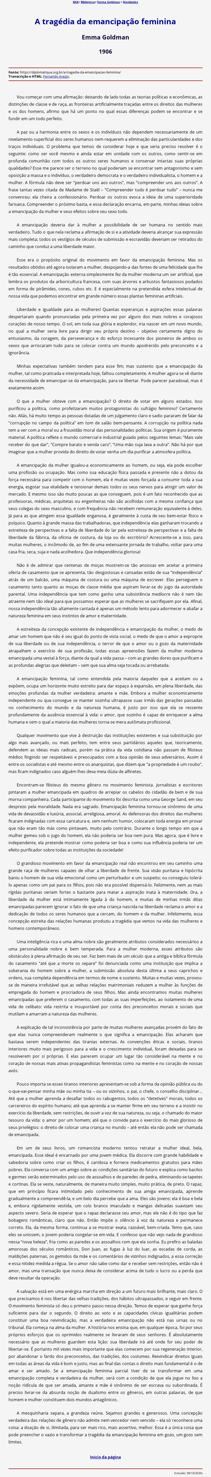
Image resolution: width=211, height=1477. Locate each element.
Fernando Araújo (56, 76)
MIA (75, 2)
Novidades (130, 2)
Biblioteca (88, 2)
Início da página (105, 1456)
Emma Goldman (108, 2)
